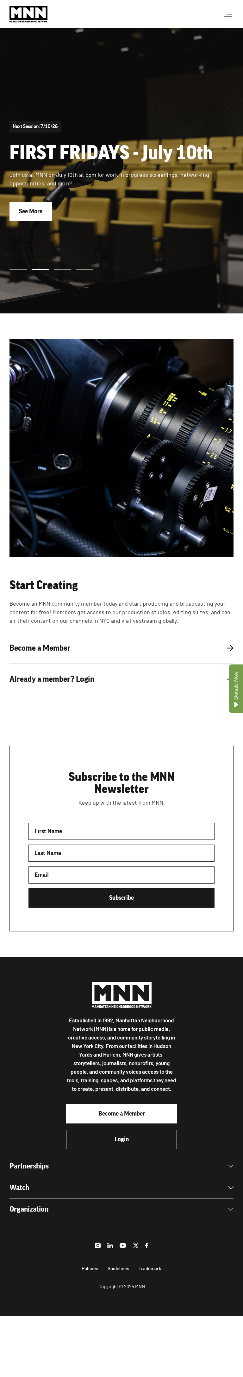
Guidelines (118, 1268)
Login (122, 1139)
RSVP (26, 225)
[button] (18, 269)
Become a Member (121, 1113)
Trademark (150, 1268)
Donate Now (236, 685)
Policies (90, 1268)
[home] (28, 14)
